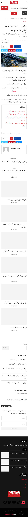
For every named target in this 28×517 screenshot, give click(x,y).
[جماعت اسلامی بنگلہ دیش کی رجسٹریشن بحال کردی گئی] (14, 292)
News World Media (9, 514)
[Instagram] (23, 502)
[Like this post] (11, 46)
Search (25, 344)
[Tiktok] (18, 502)
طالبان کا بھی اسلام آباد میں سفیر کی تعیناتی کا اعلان (17, 199)
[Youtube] (14, 502)
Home (25, 18)
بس (14, 133)
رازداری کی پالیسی (24, 479)
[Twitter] (9, 502)
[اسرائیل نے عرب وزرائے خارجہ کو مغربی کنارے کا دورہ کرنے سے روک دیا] (14, 213)
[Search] (26, 2)
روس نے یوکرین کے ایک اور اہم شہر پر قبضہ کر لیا (16, 114)
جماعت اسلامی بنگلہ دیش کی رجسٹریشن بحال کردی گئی (15, 302)
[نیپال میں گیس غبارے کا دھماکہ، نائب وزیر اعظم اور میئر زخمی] (5, 469)
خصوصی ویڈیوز (14, 13)
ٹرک (18, 133)
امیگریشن (24, 13)
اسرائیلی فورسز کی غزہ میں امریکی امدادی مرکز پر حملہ (18, 359)
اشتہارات (25, 487)
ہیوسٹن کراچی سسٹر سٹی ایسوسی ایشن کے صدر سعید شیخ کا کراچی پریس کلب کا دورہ (15, 445)
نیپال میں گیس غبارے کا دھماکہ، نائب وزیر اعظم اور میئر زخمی (19, 467)
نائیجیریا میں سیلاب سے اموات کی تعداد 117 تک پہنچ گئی (15, 251)
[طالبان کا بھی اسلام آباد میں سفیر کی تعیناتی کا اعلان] (14, 189)
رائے (26, 481)
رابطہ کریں (25, 484)
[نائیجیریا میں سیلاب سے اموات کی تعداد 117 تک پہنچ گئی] (14, 240)
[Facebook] (5, 502)
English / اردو (4, 8)
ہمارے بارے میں (8, 510)
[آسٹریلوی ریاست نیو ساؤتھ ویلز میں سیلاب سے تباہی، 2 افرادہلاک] (5, 455)
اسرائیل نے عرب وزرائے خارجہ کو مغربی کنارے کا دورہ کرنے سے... (15, 225)
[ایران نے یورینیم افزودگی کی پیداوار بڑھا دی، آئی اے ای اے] (14, 265)
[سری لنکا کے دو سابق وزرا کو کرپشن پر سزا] (14, 316)
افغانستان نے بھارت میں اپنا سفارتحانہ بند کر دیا (17, 111)
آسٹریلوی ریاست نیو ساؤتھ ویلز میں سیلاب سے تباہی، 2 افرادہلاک (18, 453)
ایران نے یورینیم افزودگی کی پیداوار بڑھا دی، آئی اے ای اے (15, 277)
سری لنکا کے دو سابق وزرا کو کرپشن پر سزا (18, 327)
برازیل (3, 133)
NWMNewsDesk (11, 39)
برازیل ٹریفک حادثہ (9, 133)
